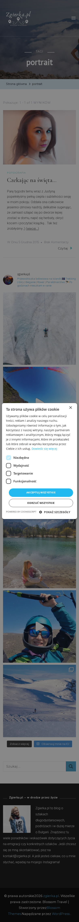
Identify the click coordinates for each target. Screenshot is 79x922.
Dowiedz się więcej (44, 449)
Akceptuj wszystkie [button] (41, 492)
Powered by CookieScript (21, 511)
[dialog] (39, 461)
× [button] (70, 407)
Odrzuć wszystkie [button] (40, 503)
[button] (54, 512)
